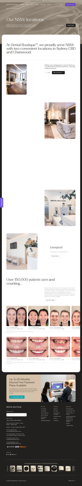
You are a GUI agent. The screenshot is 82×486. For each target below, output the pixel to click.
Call (49, 72)
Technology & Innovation (57, 413)
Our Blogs (37, 4)
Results (27, 4)
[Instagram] (8, 454)
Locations (49, 4)
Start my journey (57, 72)
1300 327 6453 (60, 25)
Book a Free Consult (70, 4)
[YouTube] (12, 454)
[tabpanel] (16, 317)
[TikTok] (15, 454)
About (32, 4)
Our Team (56, 411)
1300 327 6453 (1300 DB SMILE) (13, 420)
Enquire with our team (17, 397)
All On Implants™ (45, 413)
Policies (68, 423)
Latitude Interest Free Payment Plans (70, 417)
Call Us (62, 4)
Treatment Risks (69, 425)
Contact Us (56, 420)
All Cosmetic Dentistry (44, 417)
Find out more (11, 125)
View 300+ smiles (50, 300)
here (59, 296)
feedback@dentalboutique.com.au (13, 443)
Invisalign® (43, 411)
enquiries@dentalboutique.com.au (13, 431)
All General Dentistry (45, 420)
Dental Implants (44, 415)
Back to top (71, 480)
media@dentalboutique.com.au (13, 439)
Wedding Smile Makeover (69, 420)
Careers (55, 418)
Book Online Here (47, 1)
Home (7, 8)
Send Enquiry (71, 25)
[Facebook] (6, 454)
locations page (21, 435)
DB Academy (42, 4)
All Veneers (43, 409)
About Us (56, 409)
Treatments (22, 4)
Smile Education (69, 409)
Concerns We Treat (70, 411)
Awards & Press (57, 416)
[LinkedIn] (10, 454)
